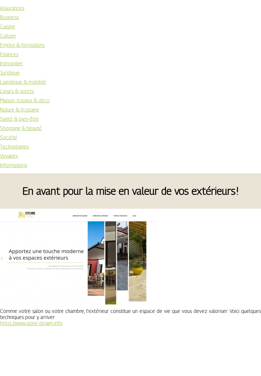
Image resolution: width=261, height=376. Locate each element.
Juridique (10, 73)
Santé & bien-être (19, 119)
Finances (9, 54)
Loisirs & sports (17, 91)
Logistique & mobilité (23, 82)
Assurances (12, 8)
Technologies (14, 147)
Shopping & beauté (21, 128)
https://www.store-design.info (31, 323)
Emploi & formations (22, 45)
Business (9, 17)
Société (8, 137)
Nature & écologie (19, 110)
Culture (8, 36)
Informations (13, 165)
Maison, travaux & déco (25, 101)
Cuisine (7, 27)
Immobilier (11, 64)
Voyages (9, 156)
